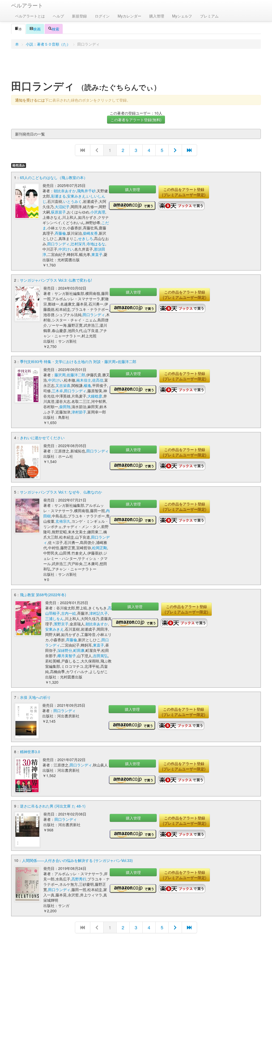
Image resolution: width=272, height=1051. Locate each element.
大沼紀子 (62, 206)
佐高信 (97, 380)
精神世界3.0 (30, 751)
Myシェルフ (182, 16)
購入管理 (156, 16)
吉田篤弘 (100, 655)
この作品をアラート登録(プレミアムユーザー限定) (184, 192)
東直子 (97, 254)
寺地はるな (96, 243)
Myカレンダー (129, 16)
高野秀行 (78, 879)
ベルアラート (27, 5)
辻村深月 (78, 243)
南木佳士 (83, 380)
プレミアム (209, 16)
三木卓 (57, 390)
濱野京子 (61, 623)
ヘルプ (58, 16)
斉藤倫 (60, 233)
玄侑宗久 (63, 521)
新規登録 (79, 16)
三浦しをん (54, 618)
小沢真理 (97, 212)
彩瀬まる (58, 196)
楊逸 (87, 385)
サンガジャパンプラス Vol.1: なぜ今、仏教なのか (61, 492)
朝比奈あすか (65, 190)
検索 (55, 29)
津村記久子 (98, 613)
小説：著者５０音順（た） (48, 44)
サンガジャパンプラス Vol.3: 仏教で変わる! (56, 280)
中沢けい (65, 249)
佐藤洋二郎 (76, 374)
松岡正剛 (99, 547)
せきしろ (85, 238)
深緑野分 (64, 650)
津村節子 (78, 412)
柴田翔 (64, 406)
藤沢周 (60, 374)
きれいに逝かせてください (42, 437)
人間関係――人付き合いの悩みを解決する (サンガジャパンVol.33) (77, 860)
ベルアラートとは (30, 16)
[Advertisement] (136, 66)
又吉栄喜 (63, 385)
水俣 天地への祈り (35, 697)
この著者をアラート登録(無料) (136, 119)
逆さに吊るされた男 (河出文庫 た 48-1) (53, 806)
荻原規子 (58, 212)
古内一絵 (68, 613)
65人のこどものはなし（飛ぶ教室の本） (53, 177)
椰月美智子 (66, 655)
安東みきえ (76, 196)
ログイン (102, 16)
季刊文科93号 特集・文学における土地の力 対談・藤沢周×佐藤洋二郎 (78, 361)
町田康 (78, 650)
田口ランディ (58, 243)
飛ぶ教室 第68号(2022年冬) (43, 594)
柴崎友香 (90, 233)
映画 (37, 29)
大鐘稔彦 (94, 396)
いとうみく (72, 201)
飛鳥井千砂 (86, 190)
